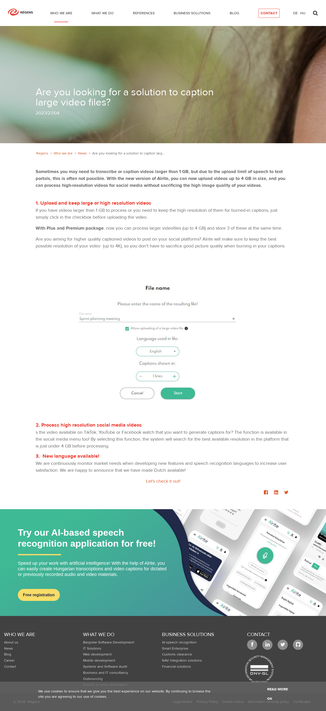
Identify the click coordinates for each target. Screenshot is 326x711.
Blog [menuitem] (7, 654)
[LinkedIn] (276, 493)
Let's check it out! (163, 481)
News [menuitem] (8, 648)
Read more (277, 689)
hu (302, 13)
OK (269, 698)
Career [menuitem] (9, 660)
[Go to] (22, 12)
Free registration (39, 595)
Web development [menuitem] (97, 654)
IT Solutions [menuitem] (92, 648)
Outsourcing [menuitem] (93, 679)
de (295, 13)
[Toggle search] (315, 11)
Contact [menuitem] (10, 666)
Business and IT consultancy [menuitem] (105, 672)
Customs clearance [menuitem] (177, 654)
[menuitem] (61, 14)
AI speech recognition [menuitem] (179, 642)
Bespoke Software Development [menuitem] (108, 642)
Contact (258, 634)
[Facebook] (266, 493)
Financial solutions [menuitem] (176, 666)
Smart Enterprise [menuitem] (175, 648)
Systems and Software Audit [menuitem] (105, 666)
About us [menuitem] (11, 642)
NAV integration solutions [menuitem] (182, 660)
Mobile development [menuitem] (99, 660)
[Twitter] (286, 493)
